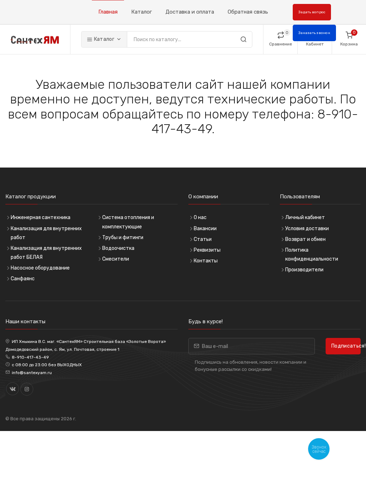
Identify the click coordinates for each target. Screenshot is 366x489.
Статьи (203, 239)
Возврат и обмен (305, 239)
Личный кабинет (305, 217)
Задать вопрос (311, 12)
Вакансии (205, 229)
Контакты (206, 261)
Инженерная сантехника (40, 217)
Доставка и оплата (189, 12)
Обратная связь (248, 12)
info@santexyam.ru (32, 372)
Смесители (115, 259)
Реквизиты (207, 250)
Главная (108, 12)
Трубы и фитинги (122, 237)
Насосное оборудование (40, 268)
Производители (304, 270)
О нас (200, 217)
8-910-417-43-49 (30, 357)
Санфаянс (23, 279)
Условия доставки (307, 229)
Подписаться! (346, 346)
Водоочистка (118, 248)
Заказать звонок (314, 33)
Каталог (141, 12)
